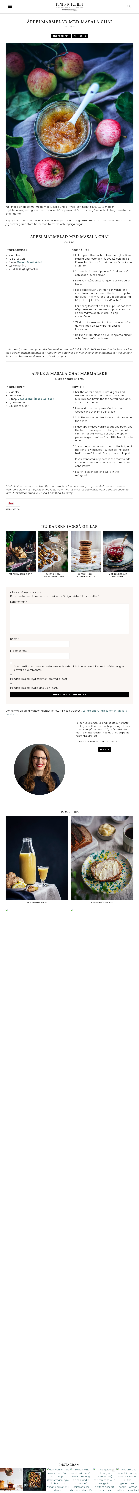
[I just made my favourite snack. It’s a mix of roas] (34, 1479)
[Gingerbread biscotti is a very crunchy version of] (127, 1479)
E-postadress (19, 651)
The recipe (80, 36)
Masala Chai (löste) (29, 262)
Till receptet (61, 36)
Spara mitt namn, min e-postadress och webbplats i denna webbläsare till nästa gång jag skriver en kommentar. (69, 668)
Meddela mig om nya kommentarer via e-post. (39, 679)
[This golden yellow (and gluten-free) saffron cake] (104, 1479)
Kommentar (18, 601)
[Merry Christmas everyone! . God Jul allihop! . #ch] (58, 1479)
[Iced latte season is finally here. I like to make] (11, 1479)
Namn (14, 639)
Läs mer (104, 749)
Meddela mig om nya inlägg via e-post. (34, 688)
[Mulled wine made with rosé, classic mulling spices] (81, 1479)
